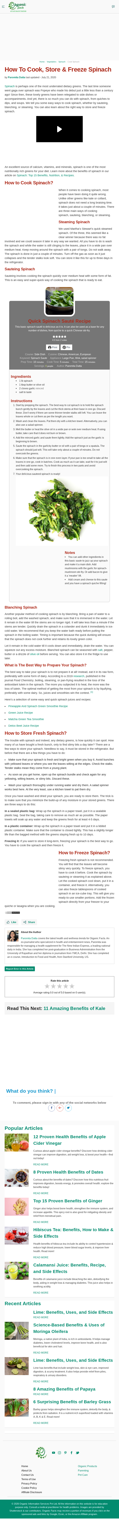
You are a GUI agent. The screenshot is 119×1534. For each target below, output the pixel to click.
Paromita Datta (16, 77)
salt (100, 650)
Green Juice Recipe (20, 712)
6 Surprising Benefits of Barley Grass (72, 1401)
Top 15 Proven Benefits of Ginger (67, 1200)
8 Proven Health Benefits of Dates (68, 1172)
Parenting (83, 1470)
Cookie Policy (29, 1488)
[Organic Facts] (17, 7)
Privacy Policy (29, 1483)
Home (24, 1466)
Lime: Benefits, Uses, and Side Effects (73, 1312)
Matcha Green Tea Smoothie (26, 719)
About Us (26, 1470)
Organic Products (87, 1466)
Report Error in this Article (19, 969)
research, (79, 676)
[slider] (59, 986)
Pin (68, 347)
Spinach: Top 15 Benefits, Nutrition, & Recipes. (46, 175)
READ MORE (40, 1164)
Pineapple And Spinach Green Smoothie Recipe (38, 706)
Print (54, 347)
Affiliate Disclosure (31, 1492)
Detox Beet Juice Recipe (23, 725)
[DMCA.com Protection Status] (12, 912)
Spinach (10, 86)
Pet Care (83, 1475)
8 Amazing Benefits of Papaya (64, 1389)
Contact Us (27, 1475)
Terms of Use (28, 1479)
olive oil (34, 654)
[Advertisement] (59, 1050)
